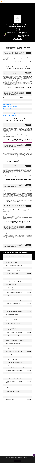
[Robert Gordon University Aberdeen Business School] (28, 362)
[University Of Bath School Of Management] (28, 278)
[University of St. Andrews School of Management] (28, 335)
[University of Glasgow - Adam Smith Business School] (28, 300)
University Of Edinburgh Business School (12, 287)
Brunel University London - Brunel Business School (13, 343)
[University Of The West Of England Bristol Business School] (28, 367)
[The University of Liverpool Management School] (28, 396)
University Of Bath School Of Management (12, 278)
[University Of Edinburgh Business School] (28, 287)
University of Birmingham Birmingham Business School (14, 308)
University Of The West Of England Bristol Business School (15, 367)
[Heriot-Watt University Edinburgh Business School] (28, 348)
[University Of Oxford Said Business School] (28, 289)
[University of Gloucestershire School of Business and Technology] (28, 381)
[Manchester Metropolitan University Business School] (28, 354)
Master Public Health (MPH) (7, 104)
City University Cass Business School (11, 262)
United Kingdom (8, 43)
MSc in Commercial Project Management (9, 110)
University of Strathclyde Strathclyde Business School (14, 292)
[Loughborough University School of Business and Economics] (28, 340)
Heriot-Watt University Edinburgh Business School (13, 348)
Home (4, 43)
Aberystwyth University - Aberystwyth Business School (14, 370)
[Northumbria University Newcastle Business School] (28, 359)
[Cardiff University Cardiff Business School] (28, 314)
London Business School (9, 276)
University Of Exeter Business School (11, 365)
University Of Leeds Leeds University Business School (14, 311)
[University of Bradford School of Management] (28, 303)
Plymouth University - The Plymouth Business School (14, 385)
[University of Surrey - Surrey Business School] (28, 337)
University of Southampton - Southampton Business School (15, 332)
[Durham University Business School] (28, 284)
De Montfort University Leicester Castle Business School (14, 373)
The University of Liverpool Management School (13, 396)
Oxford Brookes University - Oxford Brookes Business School (14, 320)
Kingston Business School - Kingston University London (14, 351)
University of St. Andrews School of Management (13, 335)
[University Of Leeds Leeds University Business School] (28, 311)
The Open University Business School (11, 306)
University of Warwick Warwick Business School (13, 295)
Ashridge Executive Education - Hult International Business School (15, 257)
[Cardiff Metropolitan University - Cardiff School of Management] (28, 387)
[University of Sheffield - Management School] (28, 391)
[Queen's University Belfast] (28, 399)
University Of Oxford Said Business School (12, 289)
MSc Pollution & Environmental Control (9, 115)
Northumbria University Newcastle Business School (13, 359)
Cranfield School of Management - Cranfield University (14, 265)
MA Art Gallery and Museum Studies (9, 102)
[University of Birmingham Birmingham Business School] (28, 308)
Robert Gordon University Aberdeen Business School (14, 362)
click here (20, 459)
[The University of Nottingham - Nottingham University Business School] (28, 328)
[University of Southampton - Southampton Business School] (28, 332)
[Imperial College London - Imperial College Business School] (28, 270)
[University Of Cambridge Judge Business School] (28, 281)
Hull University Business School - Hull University (13, 323)
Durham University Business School (11, 284)
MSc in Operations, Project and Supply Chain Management (12, 113)
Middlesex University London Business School (13, 356)
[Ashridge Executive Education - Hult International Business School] (28, 256)
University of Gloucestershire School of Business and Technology (14, 382)
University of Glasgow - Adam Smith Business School (14, 300)
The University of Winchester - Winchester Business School (15, 394)
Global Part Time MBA (6, 99)
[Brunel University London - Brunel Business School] (28, 343)
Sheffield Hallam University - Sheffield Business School (14, 378)
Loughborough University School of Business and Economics (15, 340)
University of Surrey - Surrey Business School (12, 337)
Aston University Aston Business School (12, 259)
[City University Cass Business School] (28, 262)
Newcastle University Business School (11, 326)
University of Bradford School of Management (13, 303)
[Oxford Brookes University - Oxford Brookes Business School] (28, 319)
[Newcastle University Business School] (28, 326)
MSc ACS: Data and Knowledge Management (10, 106)
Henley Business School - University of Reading (13, 268)
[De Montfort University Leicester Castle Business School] (28, 373)
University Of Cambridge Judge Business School (13, 281)
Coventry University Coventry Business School (13, 346)
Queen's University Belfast (10, 399)
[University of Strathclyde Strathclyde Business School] (28, 292)
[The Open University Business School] (28, 306)
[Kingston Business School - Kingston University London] (28, 351)
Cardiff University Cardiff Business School (12, 314)
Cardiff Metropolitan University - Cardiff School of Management (13, 388)
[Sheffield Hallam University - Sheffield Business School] (28, 378)
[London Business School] (28, 276)
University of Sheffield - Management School (12, 391)
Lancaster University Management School (12, 273)
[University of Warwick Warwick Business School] (28, 295)
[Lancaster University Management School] (28, 273)
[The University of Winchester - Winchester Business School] (28, 394)
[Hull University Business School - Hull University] (28, 323)
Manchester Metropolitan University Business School (14, 354)
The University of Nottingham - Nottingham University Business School (14, 329)
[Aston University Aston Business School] (28, 259)
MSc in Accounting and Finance (8, 108)
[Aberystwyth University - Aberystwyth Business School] (28, 370)
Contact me (28, 52)
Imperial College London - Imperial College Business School (15, 270)
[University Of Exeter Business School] (28, 365)
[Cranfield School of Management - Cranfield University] (28, 265)
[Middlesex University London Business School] (28, 356)
